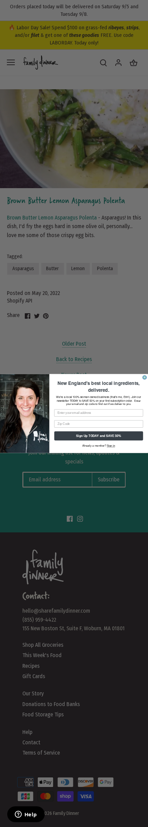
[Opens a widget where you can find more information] (26, 815)
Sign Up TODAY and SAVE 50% (98, 435)
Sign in (111, 445)
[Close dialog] (145, 377)
